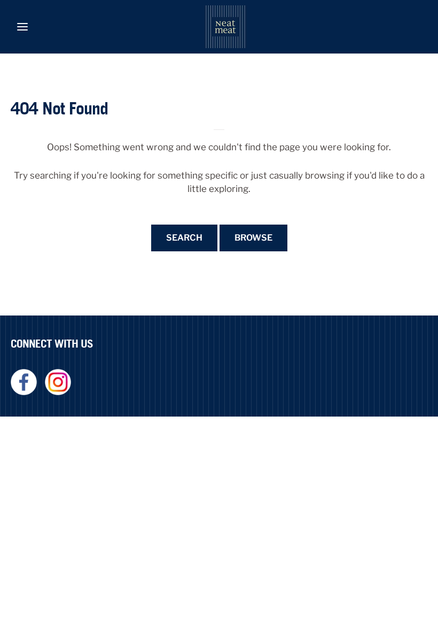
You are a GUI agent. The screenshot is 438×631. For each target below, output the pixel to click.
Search (184, 238)
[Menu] (22, 26)
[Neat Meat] (225, 26)
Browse (253, 238)
